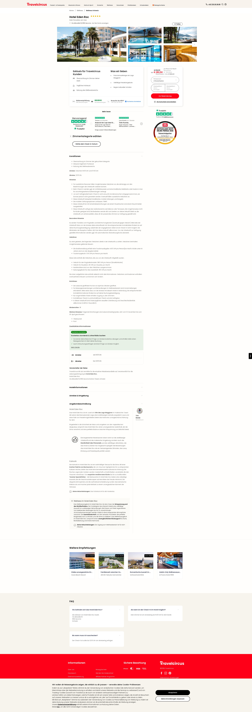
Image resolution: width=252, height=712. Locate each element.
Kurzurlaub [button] (120, 5)
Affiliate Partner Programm (105, 677)
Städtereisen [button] (132, 5)
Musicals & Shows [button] (74, 5)
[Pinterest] (170, 674)
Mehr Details (75, 347)
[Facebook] (161, 674)
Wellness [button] (110, 5)
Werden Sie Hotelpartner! (104, 673)
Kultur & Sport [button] (88, 5)
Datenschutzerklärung (67, 704)
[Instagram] (165, 674)
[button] (222, 4)
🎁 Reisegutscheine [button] (158, 5)
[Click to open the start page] (172, 664)
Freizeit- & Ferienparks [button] (57, 5)
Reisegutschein (101, 670)
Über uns (71, 670)
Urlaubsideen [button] (144, 5)
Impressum (72, 673)
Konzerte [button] (100, 5)
